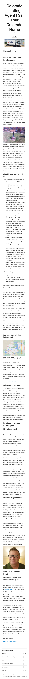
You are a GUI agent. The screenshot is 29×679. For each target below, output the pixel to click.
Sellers (4, 653)
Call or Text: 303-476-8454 (10, 382)
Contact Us (5, 667)
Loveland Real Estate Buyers (9, 657)
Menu (14, 36)
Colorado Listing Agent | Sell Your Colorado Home (12, 674)
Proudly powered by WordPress (20, 676)
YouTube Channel (9, 589)
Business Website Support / (8, 676)
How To (4, 670)
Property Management (7, 663)
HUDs (3, 660)
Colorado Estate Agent (7, 650)
